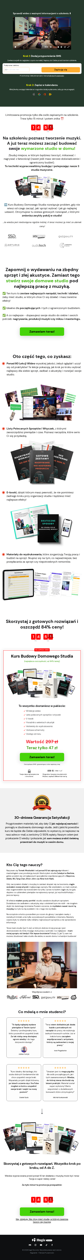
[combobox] (6, 69)
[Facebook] (30, 1245)
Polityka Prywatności (46, 1253)
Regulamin (33, 1253)
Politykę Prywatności (56, 76)
